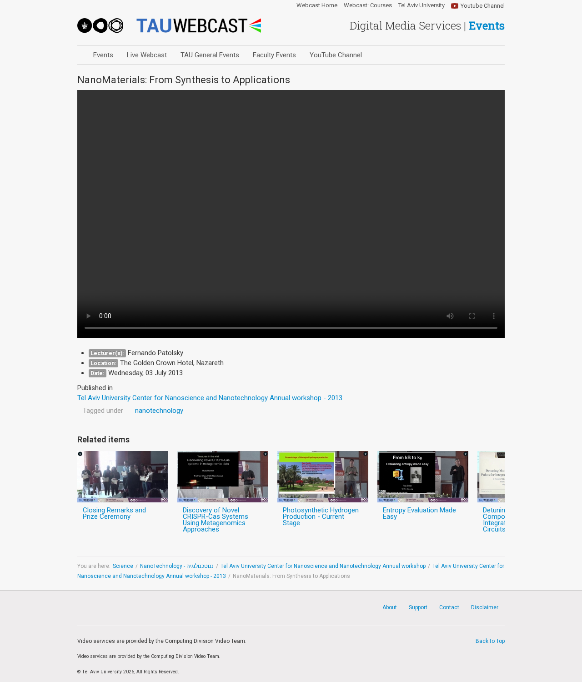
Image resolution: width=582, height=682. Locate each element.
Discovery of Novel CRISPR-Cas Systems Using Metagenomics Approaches (215, 519)
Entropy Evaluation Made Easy (419, 513)
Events (103, 55)
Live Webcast (147, 55)
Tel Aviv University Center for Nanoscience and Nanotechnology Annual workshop (323, 566)
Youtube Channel (483, 5)
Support (418, 607)
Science (123, 566)
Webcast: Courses (368, 5)
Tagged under (103, 410)
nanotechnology (159, 410)
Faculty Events (274, 55)
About (389, 607)
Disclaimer (484, 607)
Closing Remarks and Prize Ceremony (114, 513)
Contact (449, 607)
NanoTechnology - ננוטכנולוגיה (177, 566)
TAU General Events (210, 55)
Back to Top (490, 641)
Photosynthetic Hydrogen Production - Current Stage (321, 516)
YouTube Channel (336, 55)
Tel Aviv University (421, 5)
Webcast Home (316, 5)
